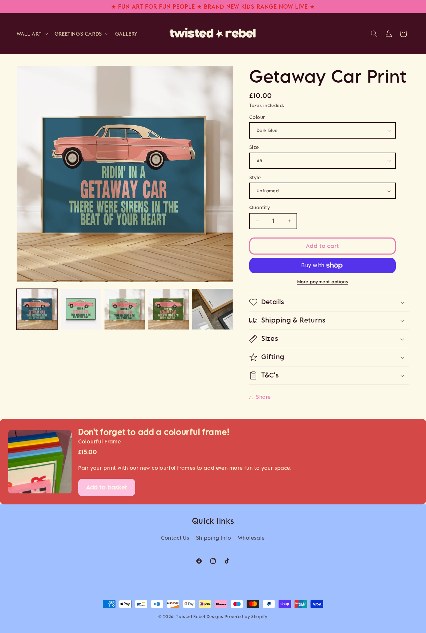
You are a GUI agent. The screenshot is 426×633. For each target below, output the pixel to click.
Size (254, 147)
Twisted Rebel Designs (199, 616)
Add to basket (106, 487)
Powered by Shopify (246, 616)
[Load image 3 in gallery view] (125, 309)
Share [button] (263, 397)
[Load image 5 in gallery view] (212, 309)
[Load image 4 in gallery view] (168, 309)
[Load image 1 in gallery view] (37, 309)
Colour (257, 117)
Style (255, 177)
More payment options (322, 281)
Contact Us (175, 538)
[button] (32, 34)
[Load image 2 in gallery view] (81, 309)
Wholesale (251, 538)
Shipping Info (213, 538)
